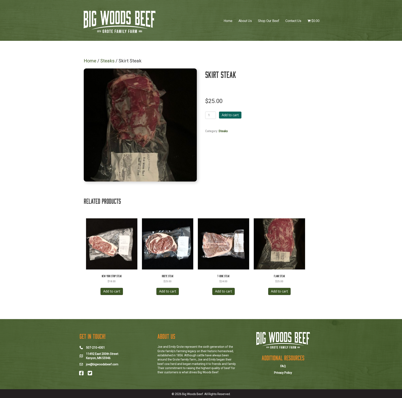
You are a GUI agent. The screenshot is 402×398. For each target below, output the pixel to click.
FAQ (283, 366)
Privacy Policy (283, 372)
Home (228, 21)
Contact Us (293, 21)
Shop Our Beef (268, 21)
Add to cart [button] (111, 291)
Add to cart (230, 115)
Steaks (107, 60)
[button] (81, 373)
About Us (245, 21)
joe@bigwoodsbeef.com (102, 364)
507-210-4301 (95, 347)
